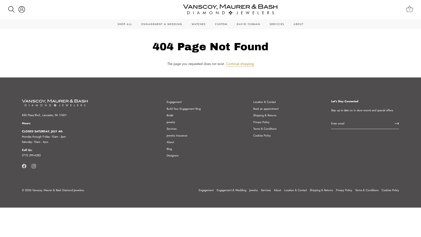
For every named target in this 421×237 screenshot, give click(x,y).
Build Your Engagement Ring (184, 109)
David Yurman (248, 24)
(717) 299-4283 (31, 155)
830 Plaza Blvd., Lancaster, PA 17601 (44, 115)
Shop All (125, 24)
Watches (199, 24)
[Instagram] (34, 166)
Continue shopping (240, 63)
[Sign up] (397, 123)
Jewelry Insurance (177, 135)
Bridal (170, 115)
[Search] (11, 9)
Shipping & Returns (264, 115)
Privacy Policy (261, 122)
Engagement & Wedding (161, 24)
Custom (221, 24)
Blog (169, 149)
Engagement (174, 102)
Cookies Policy (262, 135)
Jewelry (171, 122)
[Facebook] (24, 166)
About (299, 24)
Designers (172, 155)
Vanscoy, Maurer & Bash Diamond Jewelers (58, 190)
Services (277, 24)
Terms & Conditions (265, 129)
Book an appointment (265, 109)
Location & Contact (264, 102)
